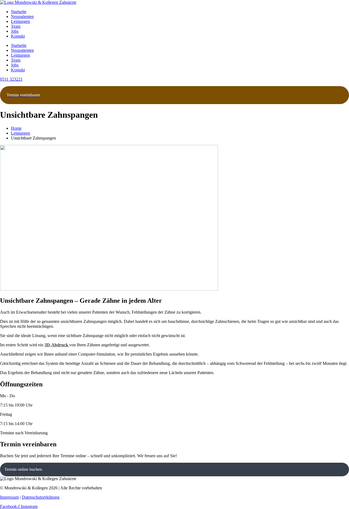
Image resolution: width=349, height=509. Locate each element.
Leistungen (20, 21)
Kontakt (18, 36)
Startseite (18, 11)
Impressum (9, 497)
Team (15, 26)
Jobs (15, 31)
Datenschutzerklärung (40, 497)
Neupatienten (22, 16)
